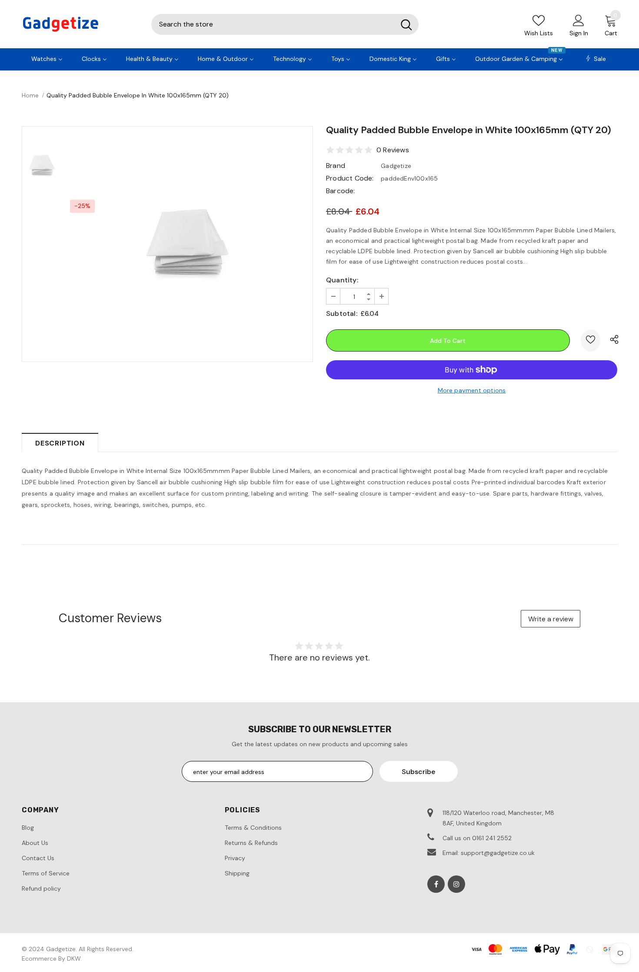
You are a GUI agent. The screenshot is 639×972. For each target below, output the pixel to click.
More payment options (472, 390)
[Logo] (80, 24)
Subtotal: (341, 313)
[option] (187, 244)
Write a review (550, 618)
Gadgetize (396, 166)
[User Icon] (578, 20)
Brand (335, 165)
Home (30, 95)
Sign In (578, 33)
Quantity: (342, 280)
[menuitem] (47, 58)
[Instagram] (456, 884)
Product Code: (350, 178)
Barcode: (340, 190)
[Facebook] (436, 884)
